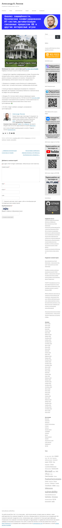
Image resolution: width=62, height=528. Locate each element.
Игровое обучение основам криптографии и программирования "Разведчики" (52, 277)
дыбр (53, 501)
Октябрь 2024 (48, 363)
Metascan (47, 422)
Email (4, 189)
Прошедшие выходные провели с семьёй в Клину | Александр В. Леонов (52, 313)
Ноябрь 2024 (48, 361)
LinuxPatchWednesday (50, 466)
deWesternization (48, 460)
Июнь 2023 (47, 392)
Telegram (52, 483)
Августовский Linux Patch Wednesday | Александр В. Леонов (52, 262)
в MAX (19, 124)
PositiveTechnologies (53, 479)
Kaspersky (47, 420)
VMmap (57, 485)
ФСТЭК (46, 446)
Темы (10, 10)
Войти (46, 43)
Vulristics (47, 433)
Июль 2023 (47, 390)
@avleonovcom (11, 129)
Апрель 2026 (48, 331)
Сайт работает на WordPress (8, 510)
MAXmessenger (48, 468)
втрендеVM (48, 501)
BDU (50, 456)
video (54, 485)
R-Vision (47, 426)
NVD (57, 471)
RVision (55, 481)
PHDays (55, 476)
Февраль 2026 (48, 334)
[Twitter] (7, 133)
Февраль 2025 (48, 356)
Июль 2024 (47, 369)
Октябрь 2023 (48, 385)
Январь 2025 (48, 358)
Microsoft (48, 471)
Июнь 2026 (47, 327)
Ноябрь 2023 (48, 383)
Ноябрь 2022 (48, 405)
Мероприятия (18, 10)
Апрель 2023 (48, 396)
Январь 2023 (48, 401)
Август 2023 (47, 388)
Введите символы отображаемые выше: (12, 211)
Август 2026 (47, 323)
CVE (48, 458)
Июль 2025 (47, 347)
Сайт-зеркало (48, 442)
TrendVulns (48, 485)
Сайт (3, 195)
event (46, 462)
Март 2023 (47, 398)
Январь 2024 (48, 379)
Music (54, 471)
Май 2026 (47, 329)
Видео (27, 10)
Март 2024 (47, 376)
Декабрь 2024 (48, 359)
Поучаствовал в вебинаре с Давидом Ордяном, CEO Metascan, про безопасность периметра (31, 153)
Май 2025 (47, 350)
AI (45, 456)
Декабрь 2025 (48, 338)
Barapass (47, 418)
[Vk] (5, 133)
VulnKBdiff (47, 431)
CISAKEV (56, 456)
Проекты (4, 10)
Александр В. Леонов (12, 3)
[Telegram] (14, 133)
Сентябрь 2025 (48, 343)
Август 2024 (47, 367)
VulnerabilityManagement (50, 494)
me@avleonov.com (37, 523)
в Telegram (26, 124)
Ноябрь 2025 (48, 340)
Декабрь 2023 (48, 381)
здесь (13, 121)
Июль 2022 (47, 412)
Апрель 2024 (48, 374)
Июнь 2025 (47, 349)
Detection (54, 458)
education (55, 460)
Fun (54, 462)
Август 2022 (47, 410)
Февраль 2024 (48, 378)
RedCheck (51, 481)
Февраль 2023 (48, 399)
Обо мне (34, 10)
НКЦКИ (46, 438)
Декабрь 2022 (48, 403)
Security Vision (48, 429)
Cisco (46, 458)
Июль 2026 (47, 325)
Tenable (8, 140)
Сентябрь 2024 (48, 365)
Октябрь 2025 (48, 341)
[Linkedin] (3, 133)
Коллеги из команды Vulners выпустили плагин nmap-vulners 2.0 (52, 250)
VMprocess (49, 488)
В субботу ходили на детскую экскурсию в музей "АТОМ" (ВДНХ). (52, 245)
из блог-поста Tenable (32, 69)
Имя (3, 183)
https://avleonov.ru (6, 523)
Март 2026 (47, 332)
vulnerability (13, 140)
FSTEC (50, 462)
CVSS (51, 458)
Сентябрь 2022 (48, 408)
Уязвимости (27, 138)
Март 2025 (47, 354)
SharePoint (47, 483)
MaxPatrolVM (55, 468)
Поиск (46, 34)
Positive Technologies (50, 424)
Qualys (46, 481)
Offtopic (47, 474)
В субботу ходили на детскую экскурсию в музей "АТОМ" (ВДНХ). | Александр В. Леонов (52, 271)
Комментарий (6, 167)
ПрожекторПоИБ (48, 499)
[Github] (9, 133)
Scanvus (47, 428)
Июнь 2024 (47, 370)
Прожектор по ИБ (49, 440)
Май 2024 (47, 372)
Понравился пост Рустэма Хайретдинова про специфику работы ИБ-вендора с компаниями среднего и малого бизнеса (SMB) (52, 286)
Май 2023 (47, 394)
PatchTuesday (49, 476)
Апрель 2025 (48, 352)
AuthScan (4, 140)
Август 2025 (47, 345)
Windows (55, 497)
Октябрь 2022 (48, 407)
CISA (53, 456)
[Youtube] (11, 133)
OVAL (51, 474)
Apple (47, 456)
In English (41, 10)
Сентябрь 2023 (48, 387)
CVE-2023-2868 (35, 98)
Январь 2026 (48, 336)
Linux (52, 464)
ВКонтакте (32, 125)
